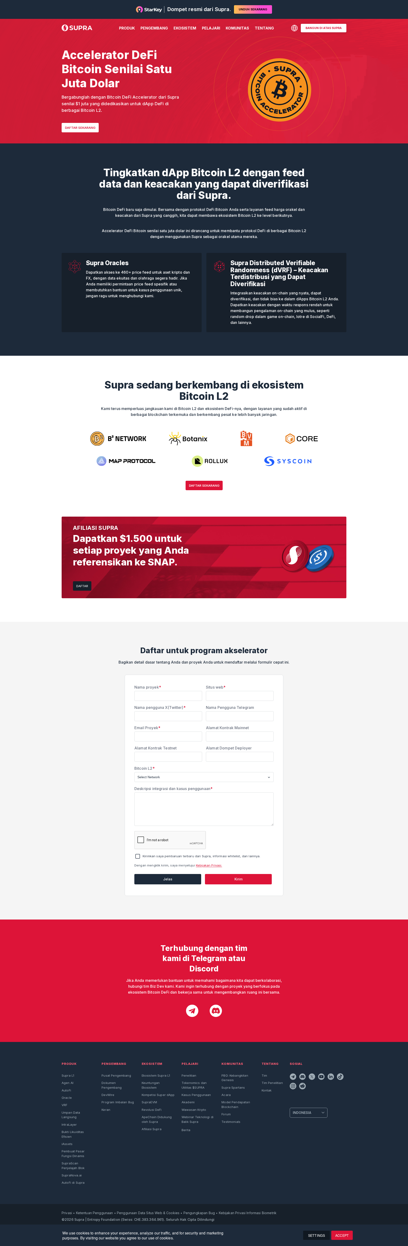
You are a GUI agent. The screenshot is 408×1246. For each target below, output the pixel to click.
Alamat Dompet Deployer (229, 748)
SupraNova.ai (72, 1175)
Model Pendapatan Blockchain (235, 1104)
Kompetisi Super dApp (158, 1095)
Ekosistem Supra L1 (156, 1075)
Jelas (167, 879)
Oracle (67, 1098)
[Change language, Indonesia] (294, 28)
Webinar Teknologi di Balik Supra (197, 1119)
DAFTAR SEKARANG (80, 128)
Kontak (267, 1090)
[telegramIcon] (192, 1011)
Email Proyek (147, 727)
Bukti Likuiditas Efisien (73, 1134)
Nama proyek (147, 687)
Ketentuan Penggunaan (94, 1213)
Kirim (238, 879)
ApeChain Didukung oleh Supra (157, 1119)
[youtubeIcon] (322, 1077)
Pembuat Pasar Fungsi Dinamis (73, 1153)
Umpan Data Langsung (71, 1115)
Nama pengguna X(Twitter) (160, 707)
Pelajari (211, 28)
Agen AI (67, 1083)
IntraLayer (69, 1124)
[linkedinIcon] (331, 1077)
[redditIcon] (303, 1087)
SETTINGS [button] (316, 1235)
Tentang (264, 28)
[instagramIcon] (293, 1087)
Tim (264, 1075)
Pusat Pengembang (116, 1075)
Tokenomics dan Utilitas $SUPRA (194, 1085)
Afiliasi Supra (152, 1129)
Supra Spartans (233, 1087)
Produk (127, 28)
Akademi (188, 1102)
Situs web (216, 687)
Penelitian (189, 1075)
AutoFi (66, 1090)
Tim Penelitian (272, 1083)
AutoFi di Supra (73, 1182)
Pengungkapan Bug (199, 1213)
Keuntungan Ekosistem (151, 1085)
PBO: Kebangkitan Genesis (234, 1078)
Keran (106, 1110)
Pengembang (154, 28)
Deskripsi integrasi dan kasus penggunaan (173, 788)
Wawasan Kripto (194, 1110)
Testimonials (230, 1122)
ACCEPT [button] (342, 1235)
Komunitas (237, 28)
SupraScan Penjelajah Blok (73, 1165)
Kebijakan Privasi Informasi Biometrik (248, 1213)
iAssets (67, 1144)
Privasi (67, 1213)
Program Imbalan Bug (118, 1102)
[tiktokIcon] (340, 1077)
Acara (226, 1095)
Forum (226, 1114)
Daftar (82, 586)
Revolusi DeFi (152, 1110)
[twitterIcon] (312, 1077)
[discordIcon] (216, 1011)
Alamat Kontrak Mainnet (227, 727)
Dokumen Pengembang (112, 1085)
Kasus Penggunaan (196, 1095)
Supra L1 (68, 1075)
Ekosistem (185, 28)
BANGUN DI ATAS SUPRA (324, 28)
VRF (64, 1105)
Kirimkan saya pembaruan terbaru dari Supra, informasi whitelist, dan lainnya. (201, 856)
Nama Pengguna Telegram (230, 707)
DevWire (108, 1095)
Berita (186, 1130)
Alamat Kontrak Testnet (155, 748)
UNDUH (253, 9)
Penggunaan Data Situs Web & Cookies (148, 1213)
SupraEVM (149, 1102)
